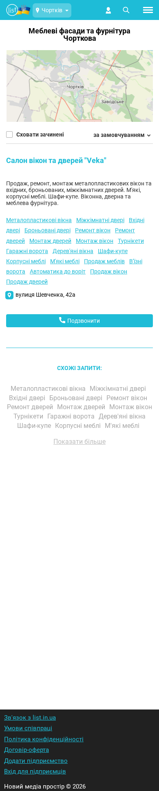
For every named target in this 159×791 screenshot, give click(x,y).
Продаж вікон (108, 271)
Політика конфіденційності (44, 739)
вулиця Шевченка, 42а (45, 294)
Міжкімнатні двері (100, 220)
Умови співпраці (28, 728)
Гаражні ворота (27, 251)
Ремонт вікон (92, 230)
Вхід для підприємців (35, 771)
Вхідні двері (28, 398)
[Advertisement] (79, 566)
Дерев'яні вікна (73, 251)
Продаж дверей (27, 281)
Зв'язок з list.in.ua (30, 717)
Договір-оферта (26, 750)
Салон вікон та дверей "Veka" (56, 160)
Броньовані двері (47, 230)
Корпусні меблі (26, 261)
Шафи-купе (113, 251)
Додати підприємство (36, 761)
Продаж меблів (104, 261)
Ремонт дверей (31, 407)
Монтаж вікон (94, 241)
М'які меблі (65, 261)
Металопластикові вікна (39, 220)
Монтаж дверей (50, 241)
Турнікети (131, 241)
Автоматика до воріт (58, 271)
